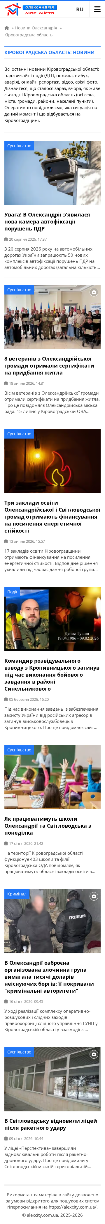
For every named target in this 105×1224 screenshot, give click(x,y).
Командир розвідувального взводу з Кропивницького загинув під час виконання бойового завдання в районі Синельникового (51, 674)
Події (12, 592)
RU (80, 9)
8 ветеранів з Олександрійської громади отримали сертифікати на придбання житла (49, 365)
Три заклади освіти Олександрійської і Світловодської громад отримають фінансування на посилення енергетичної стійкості (52, 516)
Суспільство (19, 145)
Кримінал (17, 894)
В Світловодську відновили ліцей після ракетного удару (50, 1124)
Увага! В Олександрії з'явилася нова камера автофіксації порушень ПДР (47, 221)
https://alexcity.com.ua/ (73, 1207)
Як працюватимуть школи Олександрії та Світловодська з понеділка (47, 825)
